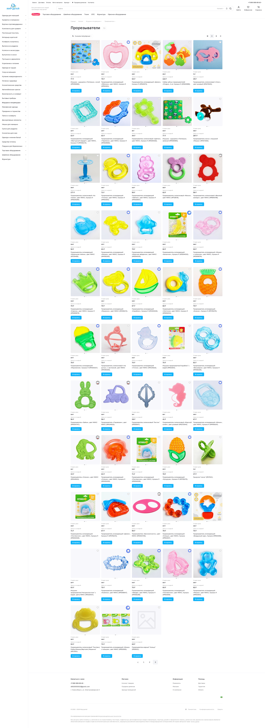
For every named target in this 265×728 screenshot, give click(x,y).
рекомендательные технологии (110, 716)
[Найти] (230, 8)
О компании (177, 690)
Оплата (200, 690)
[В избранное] (98, 42)
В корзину (76, 91)
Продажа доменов (128, 686)
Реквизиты (177, 683)
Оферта (220, 709)
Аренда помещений (129, 690)
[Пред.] (137, 662)
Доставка (201, 683)
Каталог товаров (128, 683)
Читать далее (195, 721)
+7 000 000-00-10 (254, 2)
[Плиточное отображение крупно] (207, 36)
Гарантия (201, 686)
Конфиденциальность (207, 709)
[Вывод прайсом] (221, 36)
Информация (178, 679)
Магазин (176, 686)
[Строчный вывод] (216, 36)
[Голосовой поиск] (227, 8)
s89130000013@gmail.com (80, 686)
